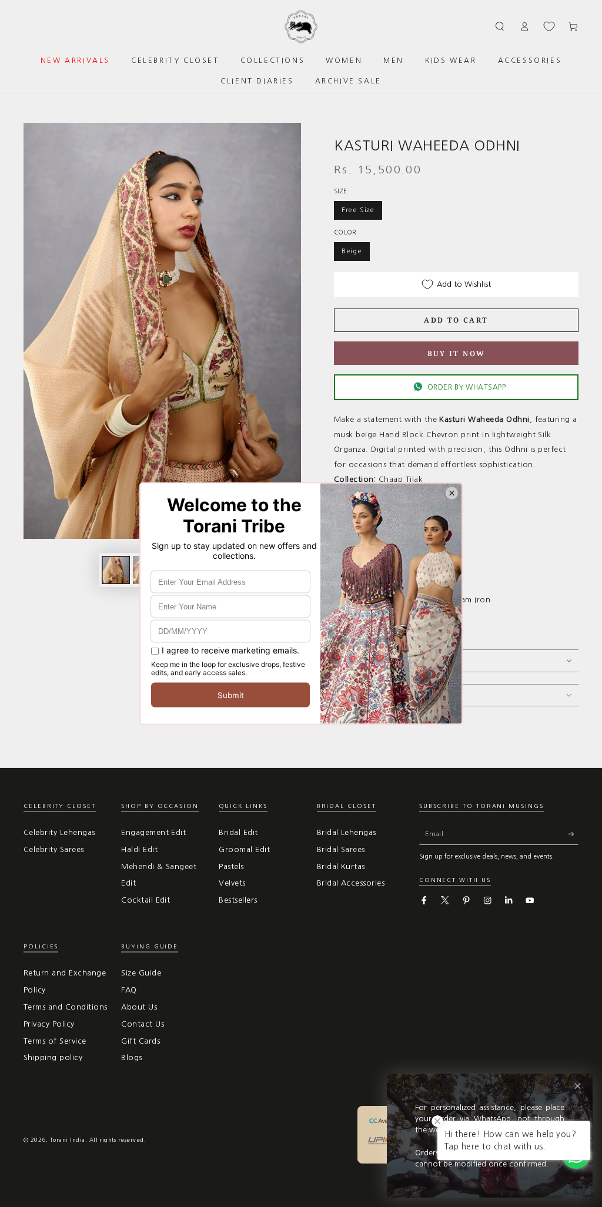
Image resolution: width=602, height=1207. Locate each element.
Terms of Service (55, 1041)
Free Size (358, 209)
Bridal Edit (238, 832)
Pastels (231, 866)
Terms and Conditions (66, 1007)
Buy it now (456, 353)
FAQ (128, 990)
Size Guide (141, 973)
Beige (352, 250)
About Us (139, 1007)
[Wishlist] (549, 26)
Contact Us (142, 1024)
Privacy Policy (49, 1024)
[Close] (577, 1086)
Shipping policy (53, 1057)
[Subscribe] (573, 834)
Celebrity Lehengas (59, 832)
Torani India (67, 1139)
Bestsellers (238, 900)
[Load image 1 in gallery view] (116, 570)
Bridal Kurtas (341, 866)
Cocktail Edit (145, 900)
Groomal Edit (244, 849)
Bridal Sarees (341, 849)
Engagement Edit (153, 832)
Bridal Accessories (351, 883)
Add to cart (456, 320)
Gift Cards (140, 1041)
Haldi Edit (139, 849)
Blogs (131, 1057)
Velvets (232, 883)
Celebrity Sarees (54, 849)
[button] (500, 26)
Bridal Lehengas (346, 832)
